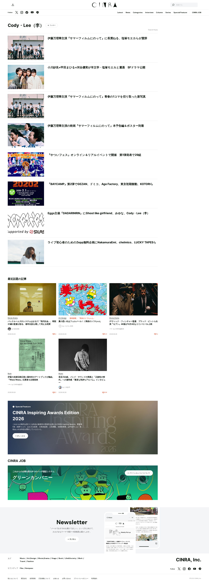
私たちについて (13, 578)
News (128, 12)
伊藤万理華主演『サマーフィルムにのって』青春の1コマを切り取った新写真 (97, 96)
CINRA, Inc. (188, 559)
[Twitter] (16, 12)
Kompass (29, 568)
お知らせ (56, 578)
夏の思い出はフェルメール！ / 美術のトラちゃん (80, 321)
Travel (22, 561)
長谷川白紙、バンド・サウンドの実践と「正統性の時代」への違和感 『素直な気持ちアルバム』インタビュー (82, 380)
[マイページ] (12, 4)
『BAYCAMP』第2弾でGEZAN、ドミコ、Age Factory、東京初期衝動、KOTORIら (100, 184)
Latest (120, 12)
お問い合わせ (66, 578)
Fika (21, 568)
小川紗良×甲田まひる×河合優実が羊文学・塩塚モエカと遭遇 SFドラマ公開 (96, 67)
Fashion (30, 561)
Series (168, 12)
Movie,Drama (43, 558)
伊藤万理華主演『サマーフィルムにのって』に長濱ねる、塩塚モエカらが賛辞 (97, 38)
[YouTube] (32, 12)
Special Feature (180, 12)
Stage (54, 558)
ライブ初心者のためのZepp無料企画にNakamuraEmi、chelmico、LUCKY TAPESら (102, 242)
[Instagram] (21, 12)
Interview (149, 12)
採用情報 (33, 578)
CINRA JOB (196, 12)
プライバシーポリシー (81, 578)
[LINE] (37, 12)
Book (61, 558)
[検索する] (173, 5)
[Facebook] (27, 12)
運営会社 (24, 578)
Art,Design (31, 558)
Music (22, 558)
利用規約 (94, 578)
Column (159, 12)
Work (80, 558)
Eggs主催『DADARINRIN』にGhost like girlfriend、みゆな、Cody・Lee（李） (99, 213)
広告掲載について (44, 578)
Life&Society (70, 558)
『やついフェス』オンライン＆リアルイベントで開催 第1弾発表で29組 (94, 155)
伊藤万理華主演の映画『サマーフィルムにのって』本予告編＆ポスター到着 (96, 125)
